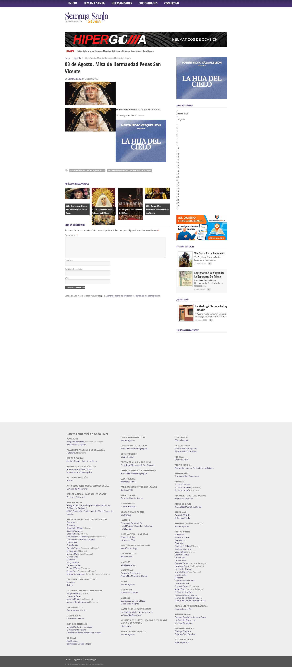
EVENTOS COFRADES (185, 246)
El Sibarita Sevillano (76, 574)
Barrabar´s (72, 522)
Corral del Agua (182, 554)
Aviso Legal (90, 659)
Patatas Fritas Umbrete (186, 451)
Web (67, 278)
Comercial (171, 3)
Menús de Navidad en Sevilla (188, 597)
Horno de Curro (74, 596)
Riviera (70, 585)
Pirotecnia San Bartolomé (187, 476)
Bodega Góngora (75, 530)
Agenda (77, 58)
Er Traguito (72, 551)
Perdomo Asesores (75, 497)
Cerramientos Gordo (76, 610)
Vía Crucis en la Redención (209, 253)
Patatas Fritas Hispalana (186, 448)
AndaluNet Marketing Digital (134, 448)
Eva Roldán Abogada (76, 444)
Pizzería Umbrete (183, 487)
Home (67, 58)
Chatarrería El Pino (75, 618)
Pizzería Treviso (182, 484)
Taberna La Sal (74, 565)
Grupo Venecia (73, 593)
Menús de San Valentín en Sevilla (190, 600)
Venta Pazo (72, 571)
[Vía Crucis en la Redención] (185, 266)
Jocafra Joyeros (128, 440)
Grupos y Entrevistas (130, 573)
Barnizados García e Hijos (79, 643)
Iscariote (71, 582)
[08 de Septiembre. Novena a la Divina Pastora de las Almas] (77, 198)
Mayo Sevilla (72, 556)
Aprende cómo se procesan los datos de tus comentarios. (133, 295)
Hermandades (122, 3)
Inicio (72, 3)
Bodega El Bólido (74, 528)
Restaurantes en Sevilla (186, 594)
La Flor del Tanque (183, 569)
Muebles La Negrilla (130, 603)
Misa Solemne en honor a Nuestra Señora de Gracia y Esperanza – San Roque (115, 51)
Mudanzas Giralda (129, 592)
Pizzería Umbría (182, 490)
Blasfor (70, 480)
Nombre (69, 260)
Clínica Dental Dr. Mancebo (79, 626)
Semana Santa (94, 3)
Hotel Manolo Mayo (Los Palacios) (136, 526)
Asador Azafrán (182, 537)
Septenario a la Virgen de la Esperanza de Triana (209, 274)
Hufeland (71, 452)
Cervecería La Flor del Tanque (81, 539)
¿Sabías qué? (182, 299)
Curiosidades (148, 3)
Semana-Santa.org (183, 623)
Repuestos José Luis (184, 498)
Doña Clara (72, 542)
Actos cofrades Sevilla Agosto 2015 (87, 170)
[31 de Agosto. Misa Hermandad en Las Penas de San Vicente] (157, 198)
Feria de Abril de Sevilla (132, 498)
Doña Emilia (72, 545)
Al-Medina (179, 534)
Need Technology (129, 548)
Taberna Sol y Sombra (185, 580)
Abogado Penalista (75, 441)
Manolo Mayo (73, 553)
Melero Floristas (128, 506)
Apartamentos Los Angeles (79, 472)
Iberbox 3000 (127, 490)
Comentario (71, 235)
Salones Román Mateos (78, 602)
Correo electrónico (73, 269)
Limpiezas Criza (128, 564)
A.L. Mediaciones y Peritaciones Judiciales (194, 468)
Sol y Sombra (73, 562)
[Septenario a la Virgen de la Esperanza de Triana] (185, 285)
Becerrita (71, 525)
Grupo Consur (127, 456)
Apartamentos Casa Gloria (79, 469)
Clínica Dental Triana (76, 629)
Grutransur (126, 514)
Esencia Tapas (73, 548)
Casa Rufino (72, 533)
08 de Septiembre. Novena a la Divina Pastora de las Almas (77, 209)
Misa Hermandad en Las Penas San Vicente (129, 170)
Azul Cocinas (73, 640)
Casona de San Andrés (131, 523)
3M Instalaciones (129, 481)
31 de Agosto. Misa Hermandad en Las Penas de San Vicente (157, 209)
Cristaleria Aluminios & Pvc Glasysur (138, 465)
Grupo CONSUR (182, 515)
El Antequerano (182, 642)
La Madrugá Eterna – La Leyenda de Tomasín (216, 308)
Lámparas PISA (128, 540)
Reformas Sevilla (182, 518)
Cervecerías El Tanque (77, 536)
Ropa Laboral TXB (183, 609)
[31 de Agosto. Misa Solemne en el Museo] (130, 219)
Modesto (71, 559)
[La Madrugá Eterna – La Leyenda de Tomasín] (186, 320)
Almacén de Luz (128, 537)
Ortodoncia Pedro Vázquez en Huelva (84, 632)
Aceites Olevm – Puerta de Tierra (82, 461)
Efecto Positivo (181, 440)
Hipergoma (126, 626)
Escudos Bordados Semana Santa (136, 612)
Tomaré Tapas (73, 568)
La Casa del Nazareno (77, 488)
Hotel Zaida (126, 528)
